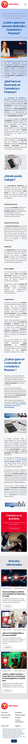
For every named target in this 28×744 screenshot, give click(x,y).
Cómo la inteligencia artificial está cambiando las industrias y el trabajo (14, 594)
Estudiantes (18, 712)
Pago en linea (4, 726)
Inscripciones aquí (14, 528)
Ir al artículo (7, 606)
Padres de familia (20, 715)
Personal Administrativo (19, 721)
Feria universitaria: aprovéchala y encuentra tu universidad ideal (15, 405)
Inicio (4, 14)
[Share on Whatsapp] (2, 72)
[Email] (2, 76)
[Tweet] (2, 65)
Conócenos (4, 712)
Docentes (18, 717)
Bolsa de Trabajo (6, 715)
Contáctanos (13, 494)
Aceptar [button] (14, 741)
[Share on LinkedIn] (2, 69)
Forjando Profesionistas (16, 14)
